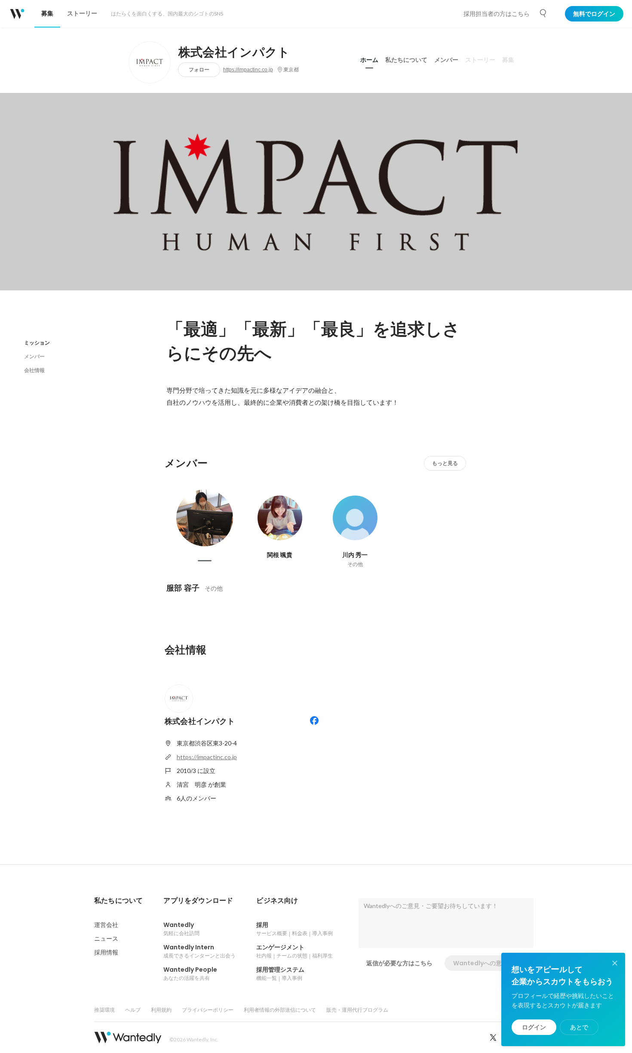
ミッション (37, 342)
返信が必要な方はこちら (399, 963)
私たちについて (406, 59)
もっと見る (445, 463)
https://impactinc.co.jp (248, 70)
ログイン (534, 1027)
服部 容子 (182, 587)
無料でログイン (594, 13)
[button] (118, 901)
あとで (579, 1027)
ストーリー (480, 59)
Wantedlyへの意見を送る (489, 963)
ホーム (369, 59)
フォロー (199, 69)
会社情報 (34, 370)
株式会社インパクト (234, 52)
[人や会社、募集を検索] (543, 13)
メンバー (446, 59)
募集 (508, 59)
